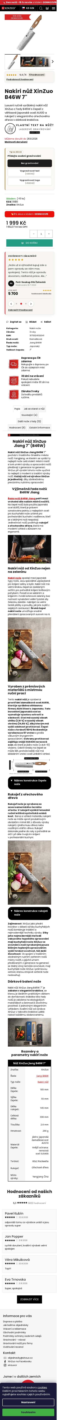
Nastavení (28, 1402)
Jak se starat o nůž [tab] (33, 395)
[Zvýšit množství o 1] (46, 231)
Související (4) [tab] (28, 401)
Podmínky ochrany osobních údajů (22, 1345)
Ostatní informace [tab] (28, 420)
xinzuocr (12, 1374)
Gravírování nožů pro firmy (18, 1352)
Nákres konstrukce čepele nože (30, 787)
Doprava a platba (12, 1330)
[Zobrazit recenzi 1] (16, 291)
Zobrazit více (28, 1308)
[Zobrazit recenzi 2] (21, 291)
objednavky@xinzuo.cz (20, 1366)
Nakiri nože (33, 315)
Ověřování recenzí (13, 1356)
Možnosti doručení (16, 139)
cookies (42, 1387)
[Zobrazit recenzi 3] (26, 291)
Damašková (34, 325)
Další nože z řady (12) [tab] (28, 408)
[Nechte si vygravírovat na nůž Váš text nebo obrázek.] (28, 126)
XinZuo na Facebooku (19, 1370)
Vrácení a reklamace (14, 1337)
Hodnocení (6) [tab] (28, 414)
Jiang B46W (34, 329)
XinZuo (20, 202)
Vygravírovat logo (28, 179)
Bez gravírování (28, 161)
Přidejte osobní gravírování (24, 151)
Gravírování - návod (14, 1348)
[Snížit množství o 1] (31, 231)
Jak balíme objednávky (15, 1334)
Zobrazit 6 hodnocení (20, 297)
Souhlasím (28, 1412)
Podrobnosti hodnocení (19, 77)
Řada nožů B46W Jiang (21, 497)
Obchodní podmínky (14, 1341)
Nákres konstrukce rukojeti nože (25, 917)
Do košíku (30, 240)
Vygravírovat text (28, 170)
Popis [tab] (16, 395)
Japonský (33, 333)
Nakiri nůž (40, 1091)
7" (29, 336)
